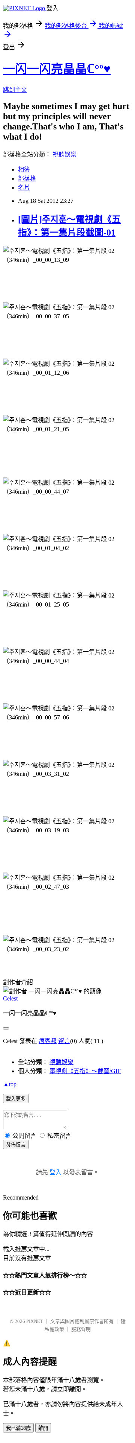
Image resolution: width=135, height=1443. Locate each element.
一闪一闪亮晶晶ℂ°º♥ (57, 69)
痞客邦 (48, 1041)
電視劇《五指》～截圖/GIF (85, 1071)
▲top (9, 1084)
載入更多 (16, 1099)
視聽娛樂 (64, 154)
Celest (10, 998)
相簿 (24, 169)
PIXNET (34, 1321)
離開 (43, 1428)
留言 (64, 1041)
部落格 (27, 178)
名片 (24, 187)
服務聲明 (81, 1329)
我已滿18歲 (18, 1428)
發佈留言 (16, 1145)
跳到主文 (15, 90)
